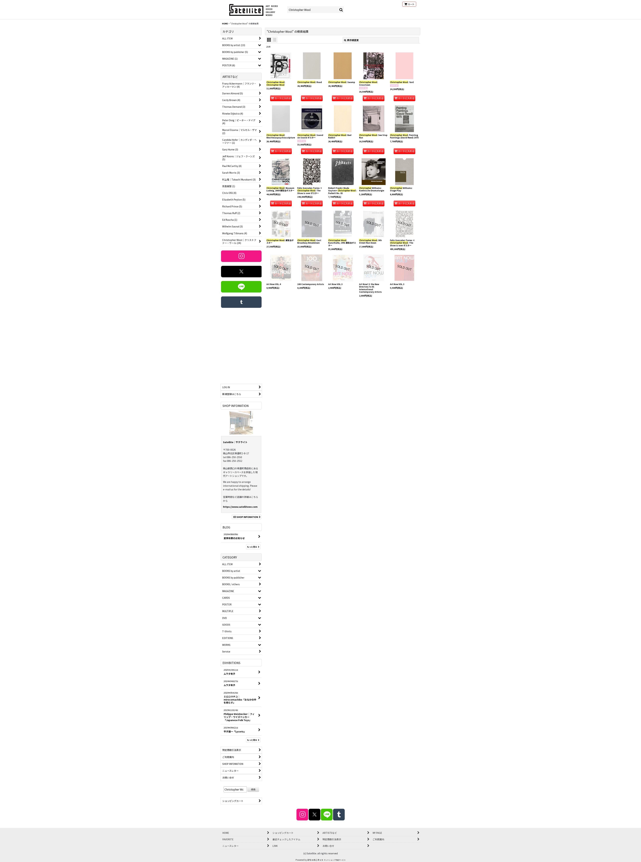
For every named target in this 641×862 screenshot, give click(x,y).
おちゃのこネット (315, 859)
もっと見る (252, 546)
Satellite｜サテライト (235, 442)
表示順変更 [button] (353, 40)
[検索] (341, 9)
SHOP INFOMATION (247, 517)
